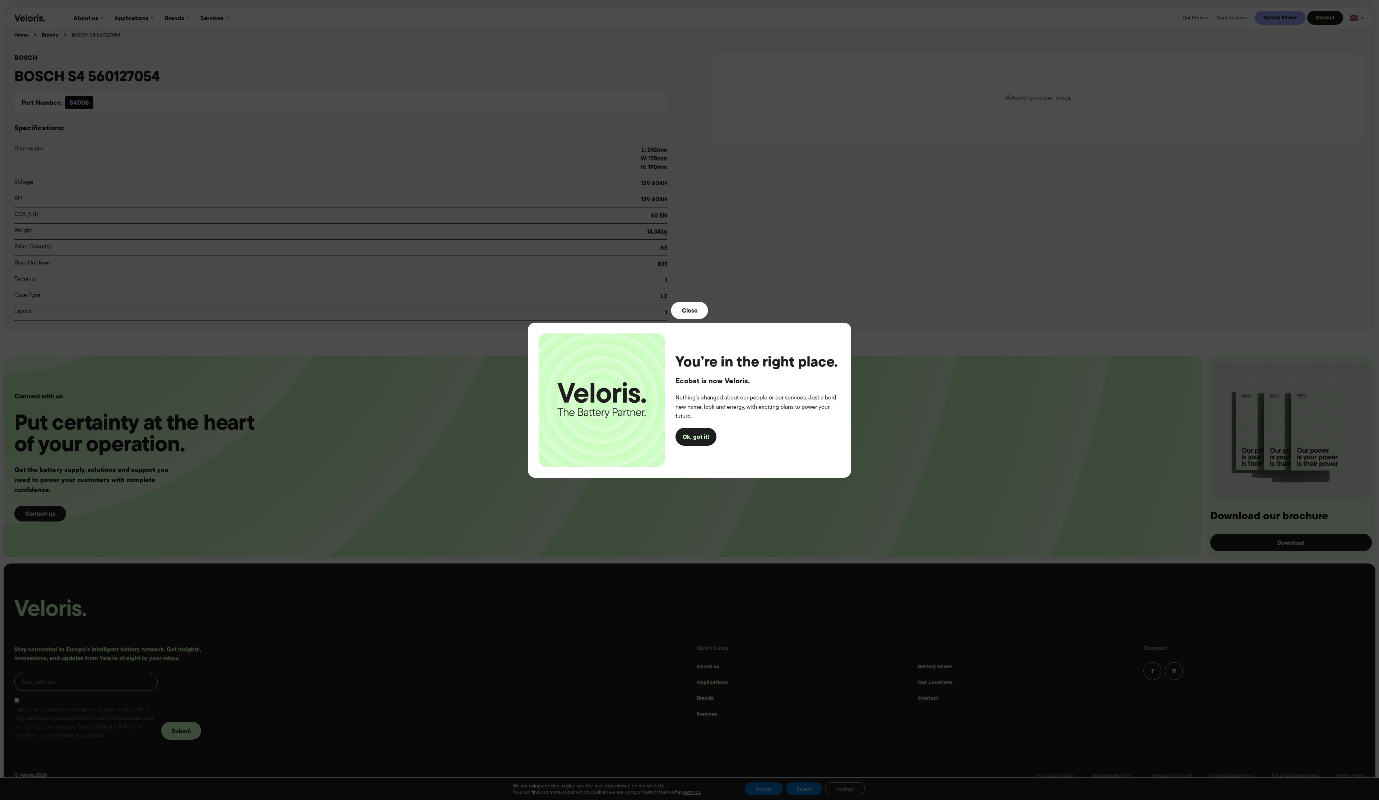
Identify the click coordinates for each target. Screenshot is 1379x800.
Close (689, 310)
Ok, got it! (696, 436)
